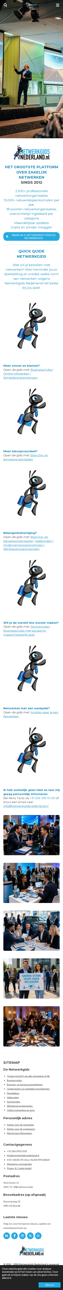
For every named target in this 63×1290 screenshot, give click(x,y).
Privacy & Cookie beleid (19, 1168)
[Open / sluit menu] (57, 5)
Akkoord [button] (49, 1285)
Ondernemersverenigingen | (24, 545)
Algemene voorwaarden (19, 1164)
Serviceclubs (40, 626)
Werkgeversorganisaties (20, 1105)
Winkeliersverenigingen (20, 377)
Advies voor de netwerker (20, 1124)
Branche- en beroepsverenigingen (25, 1084)
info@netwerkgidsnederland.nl (26, 806)
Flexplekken (13, 1093)
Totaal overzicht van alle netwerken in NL (28, 1076)
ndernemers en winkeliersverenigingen (29, 1088)
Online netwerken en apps (21, 1110)
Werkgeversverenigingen (21, 549)
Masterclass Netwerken (19, 1133)
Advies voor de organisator (21, 1129)
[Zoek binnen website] (5, 5)
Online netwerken (16, 373)
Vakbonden (44, 541)
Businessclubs (41, 369)
